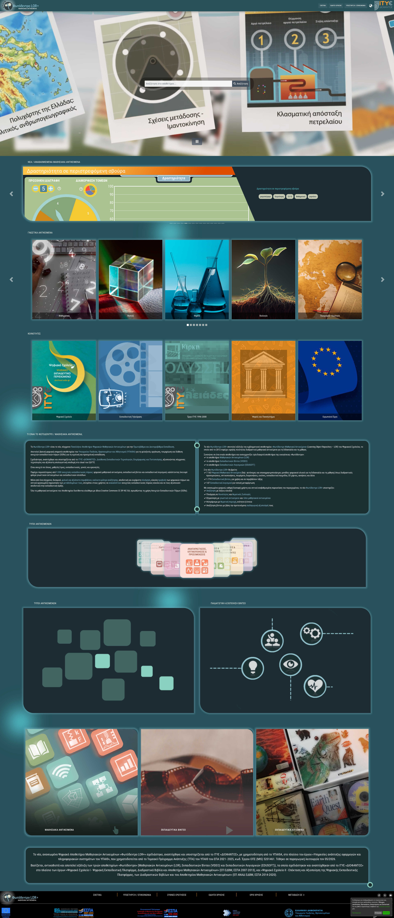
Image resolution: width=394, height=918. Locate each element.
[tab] (171, 223)
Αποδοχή (386, 913)
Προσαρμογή (356, 913)
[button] (20, 5)
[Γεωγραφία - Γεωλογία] (330, 279)
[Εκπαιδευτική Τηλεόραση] (130, 380)
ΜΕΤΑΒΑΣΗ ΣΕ (295, 894)
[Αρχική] (20, 897)
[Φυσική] (130, 279)
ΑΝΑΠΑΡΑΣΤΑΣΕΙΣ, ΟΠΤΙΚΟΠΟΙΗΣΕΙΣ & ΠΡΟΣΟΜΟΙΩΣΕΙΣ (197, 552)
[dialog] (371, 907)
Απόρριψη (378, 913)
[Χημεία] (197, 279)
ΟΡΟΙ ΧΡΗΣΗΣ (256, 894)
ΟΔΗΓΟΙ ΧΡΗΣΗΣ (336, 5)
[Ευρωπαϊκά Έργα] (330, 380)
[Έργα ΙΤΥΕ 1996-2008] (197, 380)
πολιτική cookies (384, 906)
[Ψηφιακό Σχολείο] (64, 380)
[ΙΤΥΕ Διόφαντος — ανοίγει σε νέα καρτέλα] (383, 5)
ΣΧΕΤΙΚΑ (323, 5)
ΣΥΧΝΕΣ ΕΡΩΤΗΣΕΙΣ (176, 894)
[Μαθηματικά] (64, 279)
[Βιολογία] (263, 279)
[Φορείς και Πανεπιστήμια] (263, 380)
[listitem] (379, 895)
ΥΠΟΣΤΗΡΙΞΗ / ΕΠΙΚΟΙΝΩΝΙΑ (355, 5)
